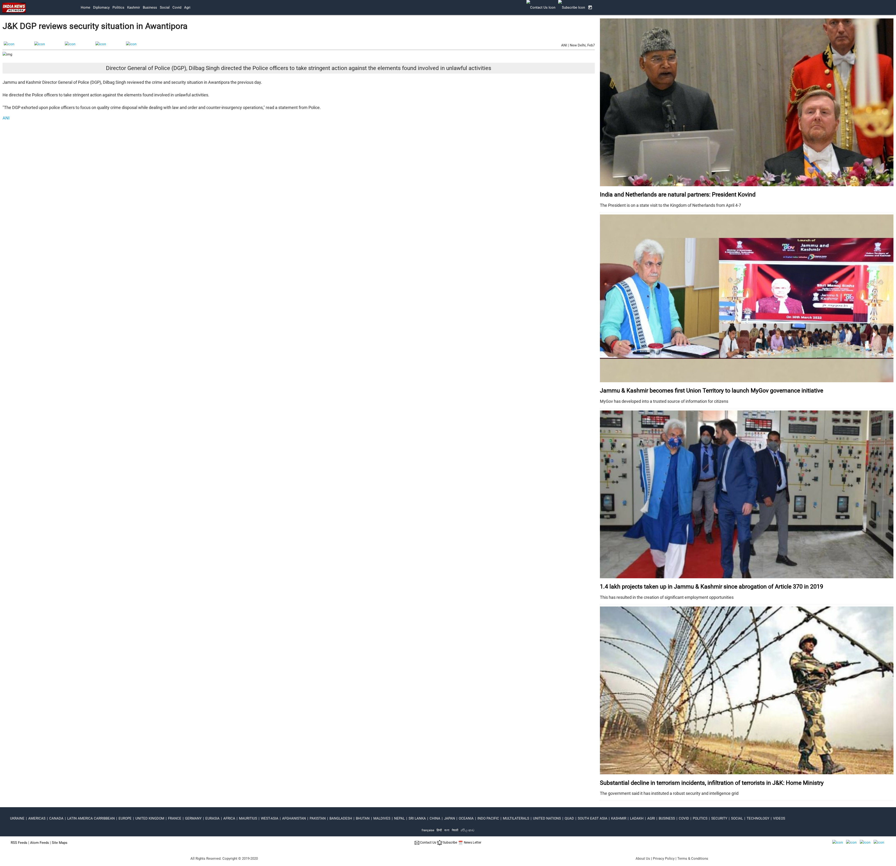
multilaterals (516, 818)
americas (37, 818)
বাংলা (447, 830)
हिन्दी (439, 830)
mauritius (248, 818)
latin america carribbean (91, 818)
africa (229, 818)
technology (758, 818)
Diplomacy (101, 7)
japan (449, 818)
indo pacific (488, 818)
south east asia (592, 818)
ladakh (637, 818)
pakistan (318, 818)
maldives (381, 818)
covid (176, 7)
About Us (643, 858)
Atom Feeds (39, 843)
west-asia (269, 818)
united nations (547, 818)
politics (118, 7)
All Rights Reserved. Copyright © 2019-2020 (224, 858)
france (174, 818)
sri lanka (417, 818)
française (428, 830)
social (165, 7)
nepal (399, 818)
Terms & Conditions (692, 858)
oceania (466, 818)
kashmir (133, 7)
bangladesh (340, 818)
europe (125, 818)
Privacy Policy (664, 858)
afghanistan (294, 818)
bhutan (363, 818)
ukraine (17, 818)
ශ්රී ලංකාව (467, 830)
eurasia (212, 818)
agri (187, 7)
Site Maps (59, 843)
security (719, 818)
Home (85, 7)
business (150, 7)
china (435, 818)
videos (779, 818)
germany (193, 818)
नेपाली (455, 830)
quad (569, 818)
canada (56, 818)
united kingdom (149, 818)
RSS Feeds (19, 843)
